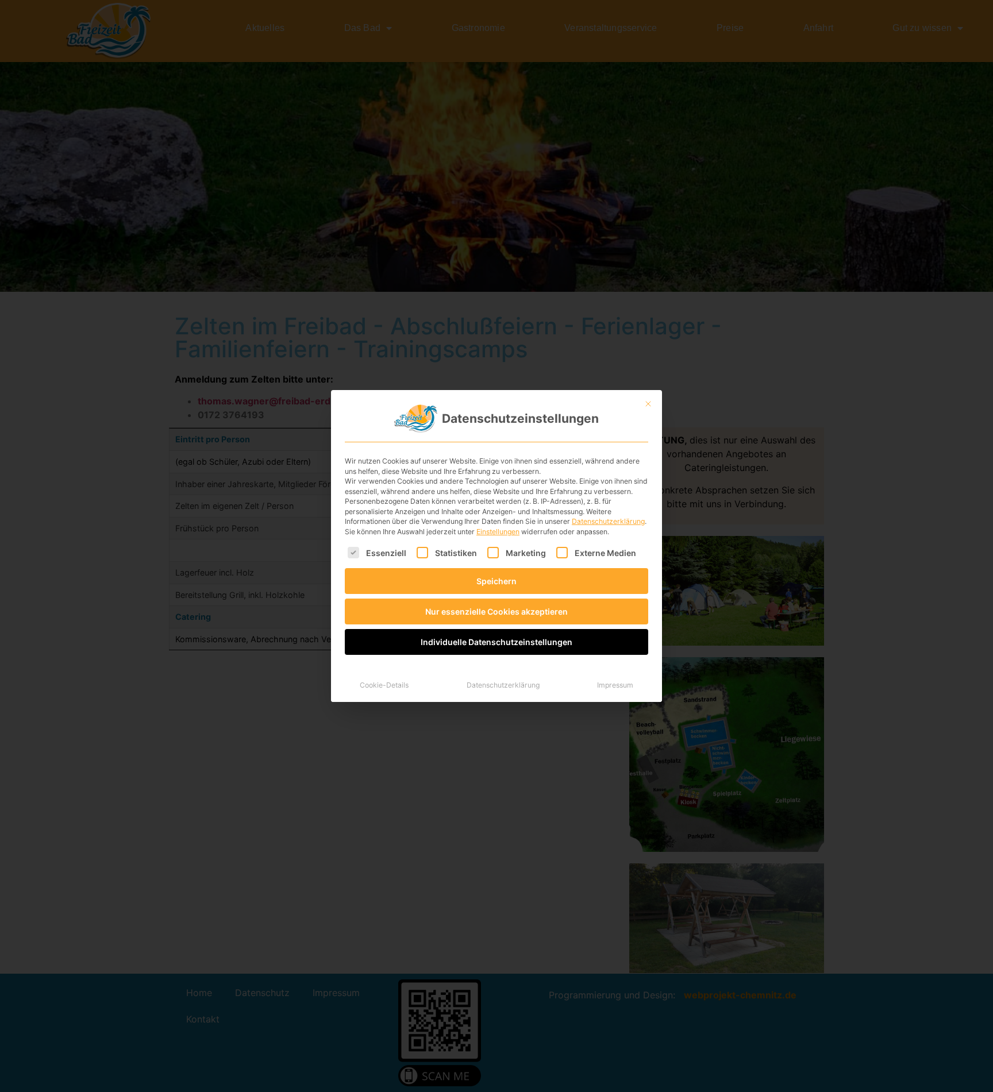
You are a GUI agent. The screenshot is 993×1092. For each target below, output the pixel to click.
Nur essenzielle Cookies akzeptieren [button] (496, 611)
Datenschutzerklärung (608, 521)
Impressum (615, 685)
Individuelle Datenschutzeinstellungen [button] (496, 642)
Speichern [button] (496, 581)
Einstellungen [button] (497, 531)
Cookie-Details (384, 685)
